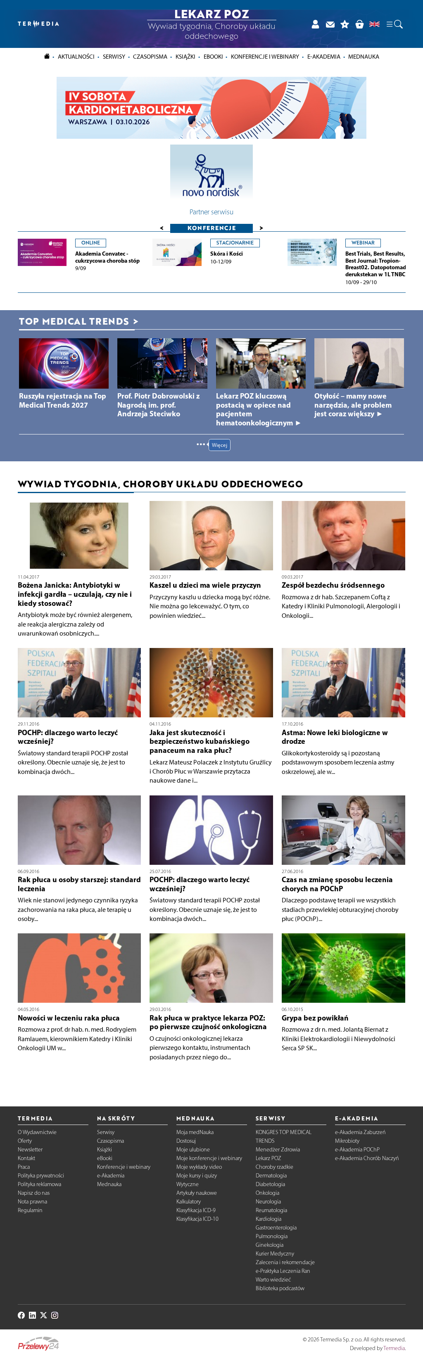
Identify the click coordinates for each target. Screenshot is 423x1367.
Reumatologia (271, 1210)
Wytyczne (187, 1184)
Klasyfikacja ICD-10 (197, 1218)
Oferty (25, 1140)
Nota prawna (32, 1201)
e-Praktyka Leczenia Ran (283, 1270)
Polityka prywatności (41, 1175)
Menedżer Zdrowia (278, 1149)
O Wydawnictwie (37, 1132)
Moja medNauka (195, 1132)
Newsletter (30, 1149)
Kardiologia (268, 1218)
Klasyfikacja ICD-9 (196, 1210)
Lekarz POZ (268, 1158)
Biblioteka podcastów (280, 1288)
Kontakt (26, 1158)
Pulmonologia (272, 1236)
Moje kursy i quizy (196, 1175)
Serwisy (105, 1132)
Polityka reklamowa (39, 1184)
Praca (24, 1166)
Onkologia (267, 1192)
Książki (185, 56)
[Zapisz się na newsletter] (330, 24)
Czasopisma (110, 1140)
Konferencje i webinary (123, 1166)
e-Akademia (110, 1175)
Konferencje (212, 227)
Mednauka (109, 1184)
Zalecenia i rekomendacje (285, 1262)
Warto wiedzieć (273, 1279)
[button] (394, 23)
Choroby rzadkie (274, 1166)
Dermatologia (271, 1175)
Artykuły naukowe (196, 1192)
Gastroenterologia (276, 1227)
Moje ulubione (193, 1149)
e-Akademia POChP (357, 1149)
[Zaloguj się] (315, 24)
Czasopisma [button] (150, 56)
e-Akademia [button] (323, 56)
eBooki (213, 56)
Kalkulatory (188, 1201)
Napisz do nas (34, 1192)
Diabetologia (270, 1184)
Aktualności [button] (76, 56)
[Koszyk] (359, 24)
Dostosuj (186, 1140)
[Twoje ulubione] (345, 24)
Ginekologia (269, 1244)
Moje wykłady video (199, 1166)
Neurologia (268, 1201)
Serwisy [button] (114, 56)
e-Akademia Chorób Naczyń (367, 1158)
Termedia (394, 1348)
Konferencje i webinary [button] (265, 56)
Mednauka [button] (363, 56)
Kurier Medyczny (275, 1253)
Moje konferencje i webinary (209, 1158)
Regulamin (30, 1210)
